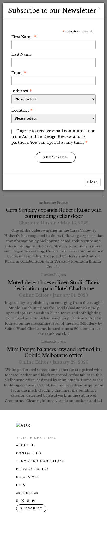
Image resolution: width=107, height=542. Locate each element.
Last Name (21, 54)
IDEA (20, 484)
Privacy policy (32, 468)
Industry (21, 91)
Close (92, 182)
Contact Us (28, 453)
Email (18, 72)
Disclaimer (28, 476)
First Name (23, 36)
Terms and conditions (40, 460)
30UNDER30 (27, 492)
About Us (26, 445)
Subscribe (55, 157)
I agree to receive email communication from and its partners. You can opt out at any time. (53, 136)
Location (22, 110)
